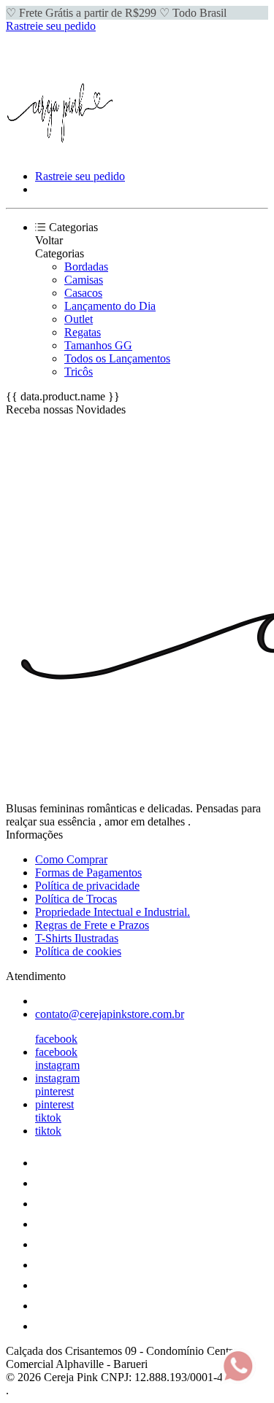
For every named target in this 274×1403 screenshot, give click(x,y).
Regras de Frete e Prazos (92, 925)
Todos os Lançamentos (117, 358)
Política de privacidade (87, 885)
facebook (56, 1039)
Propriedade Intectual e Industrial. (112, 912)
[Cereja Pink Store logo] (60, 151)
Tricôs (78, 371)
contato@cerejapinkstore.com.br (109, 1014)
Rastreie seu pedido (51, 26)
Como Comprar (71, 859)
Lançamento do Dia (110, 306)
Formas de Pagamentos (88, 872)
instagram (57, 1065)
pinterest (54, 1091)
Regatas (82, 332)
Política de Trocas (76, 899)
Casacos (83, 293)
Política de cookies (78, 951)
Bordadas (86, 266)
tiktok (48, 1117)
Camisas (83, 279)
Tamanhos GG (98, 345)
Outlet (78, 319)
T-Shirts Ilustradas (76, 938)
